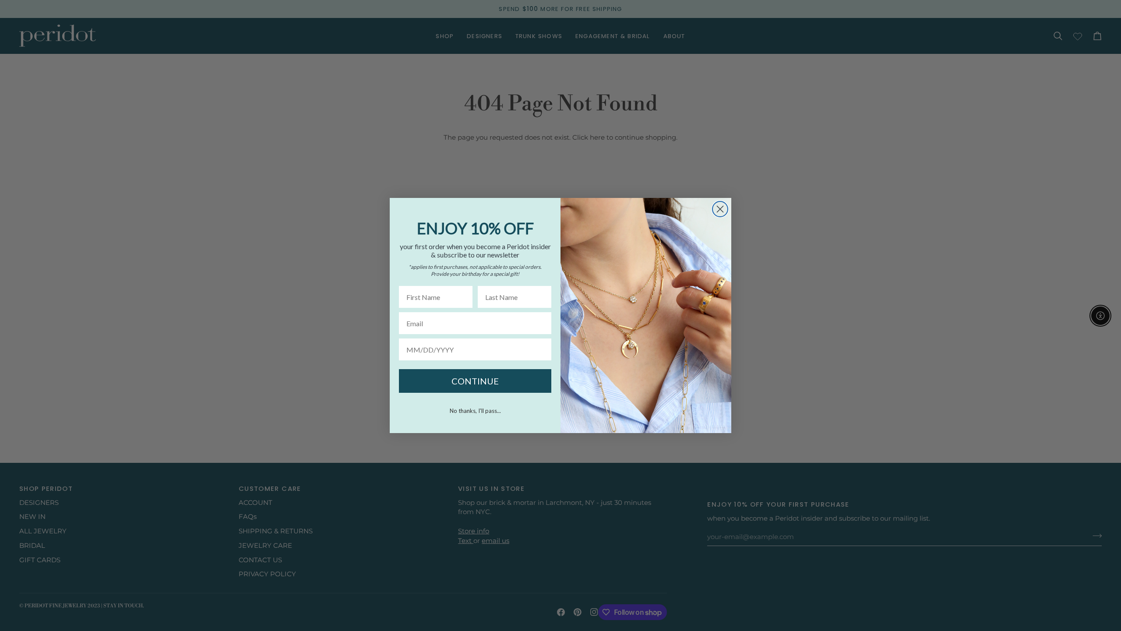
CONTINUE (475, 381)
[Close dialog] (720, 209)
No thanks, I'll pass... (475, 410)
